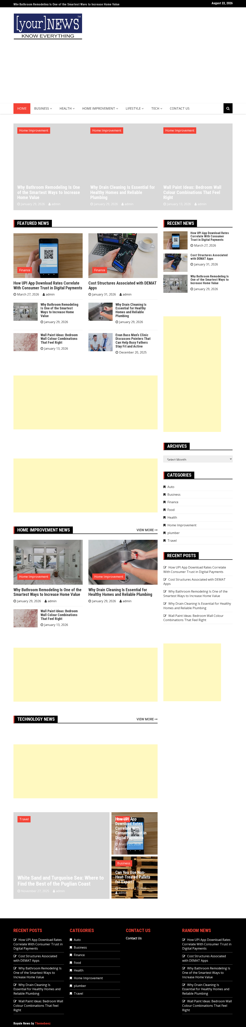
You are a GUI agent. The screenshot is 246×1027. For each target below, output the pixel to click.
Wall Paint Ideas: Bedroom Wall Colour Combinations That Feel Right (192, 192)
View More (146, 530)
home (22, 108)
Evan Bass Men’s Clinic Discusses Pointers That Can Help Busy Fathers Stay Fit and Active (133, 340)
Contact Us (179, 108)
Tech (155, 108)
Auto (170, 487)
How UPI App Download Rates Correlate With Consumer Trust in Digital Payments (47, 285)
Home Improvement (98, 108)
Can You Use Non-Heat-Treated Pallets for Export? (132, 877)
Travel (24, 819)
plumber (173, 533)
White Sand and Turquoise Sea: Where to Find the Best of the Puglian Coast (60, 881)
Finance (24, 270)
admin (56, 204)
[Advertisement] (123, 74)
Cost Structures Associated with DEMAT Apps (122, 285)
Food (171, 510)
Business (41, 108)
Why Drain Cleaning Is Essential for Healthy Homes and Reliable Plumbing (122, 192)
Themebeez (43, 1023)
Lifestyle (133, 108)
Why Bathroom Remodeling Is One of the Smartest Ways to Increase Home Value (66, 3)
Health (66, 108)
